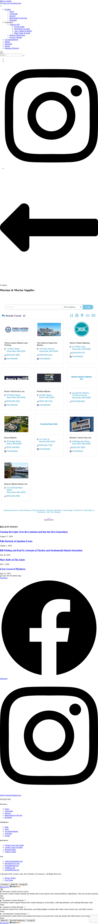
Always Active (22, 892)
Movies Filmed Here (17, 35)
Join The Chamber (54, 512)
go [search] (89, 307)
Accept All (23, 884)
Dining (7, 42)
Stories (7, 46)
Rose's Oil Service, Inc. (14, 391)
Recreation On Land (22, 29)
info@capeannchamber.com (10, 795)
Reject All (14, 884)
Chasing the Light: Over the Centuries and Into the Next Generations (34, 531)
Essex (12, 12)
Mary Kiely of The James (12, 559)
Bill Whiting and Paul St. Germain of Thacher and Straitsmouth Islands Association (41, 550)
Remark (21, 900)
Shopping (8, 44)
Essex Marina (10, 438)
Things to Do (15, 24)
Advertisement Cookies (11, 914)
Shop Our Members (54, 510)
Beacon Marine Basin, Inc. (16, 484)
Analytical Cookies (9, 907)
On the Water (19, 27)
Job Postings (68, 510)
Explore (8, 9)
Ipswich (13, 16)
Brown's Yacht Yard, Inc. (81, 438)
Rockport (13, 20)
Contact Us (78, 510)
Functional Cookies (9, 900)
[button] (3, 316)
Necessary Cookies (9, 892)
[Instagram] (51, 168)
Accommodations (11, 40)
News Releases (25, 510)
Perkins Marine (43, 391)
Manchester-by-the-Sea (18, 18)
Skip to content (5, 1)
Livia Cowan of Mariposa (12, 569)
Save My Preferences (17, 920)
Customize (4, 884)
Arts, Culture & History (23, 31)
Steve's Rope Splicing (80, 343)
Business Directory (12, 48)
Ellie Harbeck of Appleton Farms (16, 541)
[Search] (23, 55)
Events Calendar (16, 37)
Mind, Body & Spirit (22, 33)
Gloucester (14, 14)
